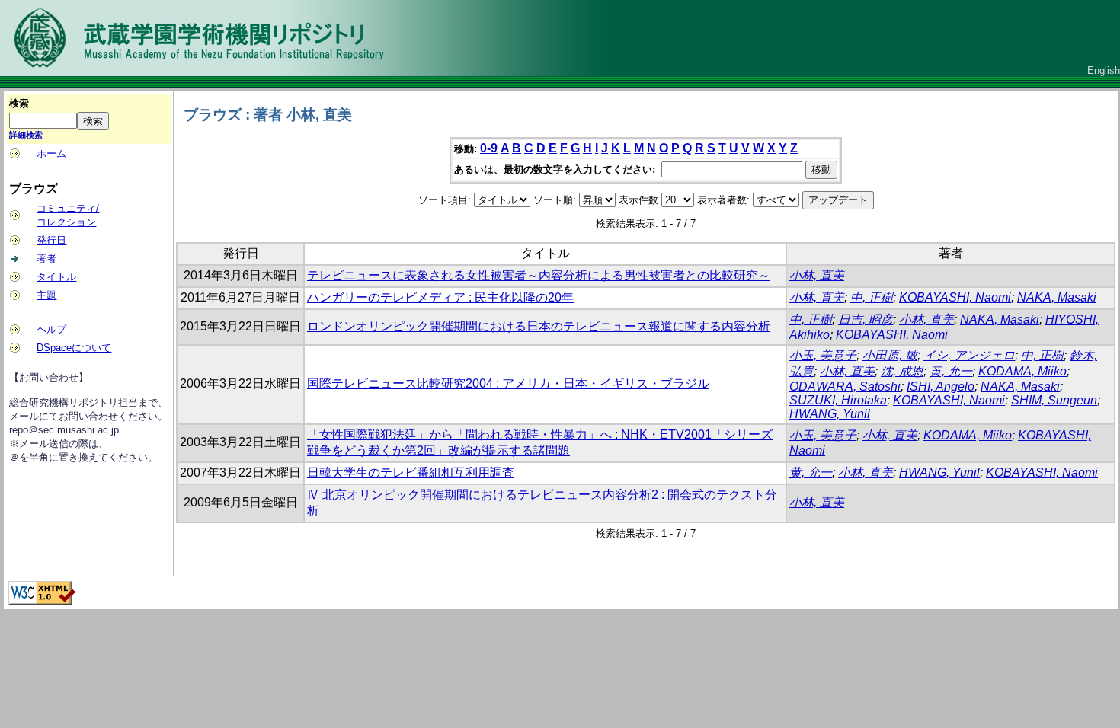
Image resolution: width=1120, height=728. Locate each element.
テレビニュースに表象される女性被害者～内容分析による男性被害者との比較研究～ (538, 275)
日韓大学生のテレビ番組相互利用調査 (410, 472)
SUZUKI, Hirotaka (838, 400)
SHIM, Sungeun (1054, 400)
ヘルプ (51, 329)
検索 (19, 103)
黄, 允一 (951, 371)
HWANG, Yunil (829, 413)
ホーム (51, 153)
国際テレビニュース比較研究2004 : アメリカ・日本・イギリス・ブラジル (508, 383)
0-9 (489, 148)
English (1103, 70)
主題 (46, 295)
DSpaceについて (74, 347)
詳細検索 (26, 134)
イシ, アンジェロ (969, 355)
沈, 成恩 (902, 371)
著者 (46, 258)
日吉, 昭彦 (865, 319)
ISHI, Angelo (940, 386)
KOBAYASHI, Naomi (955, 297)
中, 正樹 (871, 297)
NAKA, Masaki (1056, 297)
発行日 (51, 240)
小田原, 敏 (889, 355)
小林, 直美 (816, 275)
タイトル (56, 277)
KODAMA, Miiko (1022, 371)
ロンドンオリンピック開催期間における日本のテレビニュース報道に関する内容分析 (538, 326)
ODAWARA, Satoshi (845, 386)
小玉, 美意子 (822, 355)
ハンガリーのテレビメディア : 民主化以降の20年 (440, 297)
